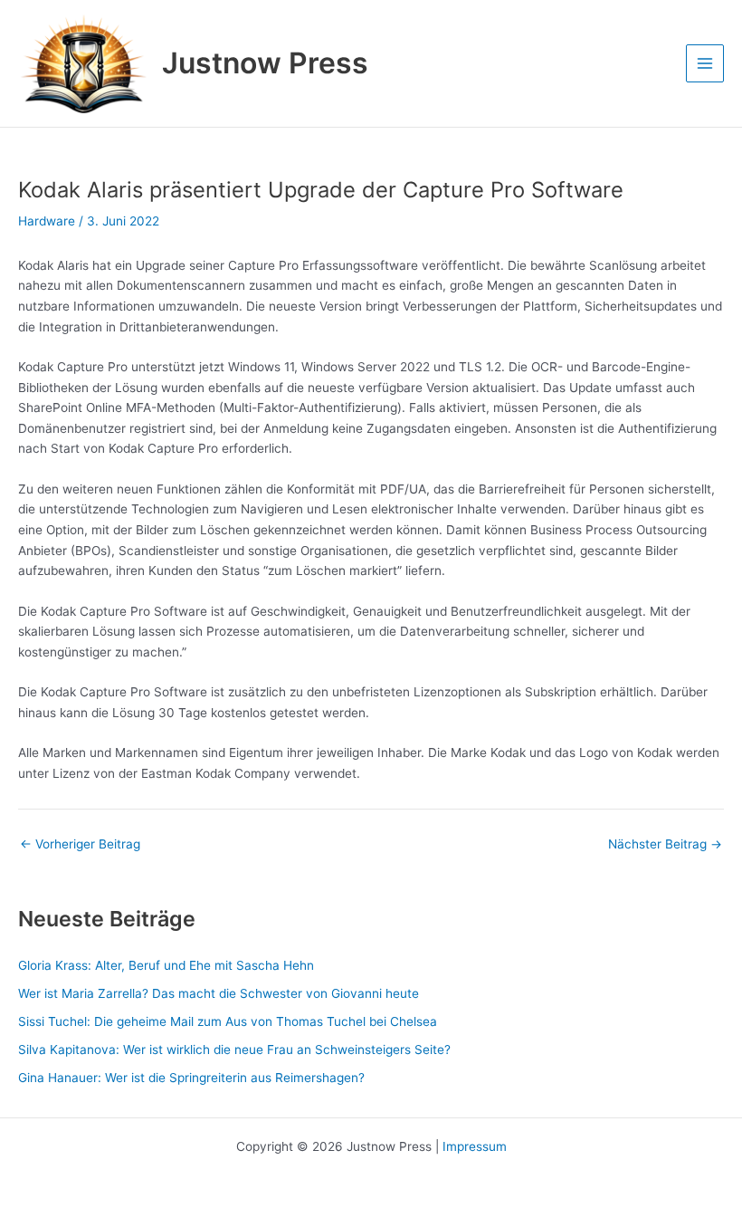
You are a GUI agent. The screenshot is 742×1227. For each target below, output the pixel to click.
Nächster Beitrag (665, 845)
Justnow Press (265, 63)
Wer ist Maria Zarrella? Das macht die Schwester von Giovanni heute (218, 993)
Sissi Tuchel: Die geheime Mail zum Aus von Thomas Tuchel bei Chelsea (227, 1021)
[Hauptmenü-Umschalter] (705, 63)
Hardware (46, 221)
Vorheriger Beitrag (80, 845)
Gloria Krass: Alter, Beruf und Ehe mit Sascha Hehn (166, 965)
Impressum (474, 1146)
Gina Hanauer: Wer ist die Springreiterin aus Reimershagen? (191, 1077)
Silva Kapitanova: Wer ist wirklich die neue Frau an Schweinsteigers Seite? (234, 1049)
